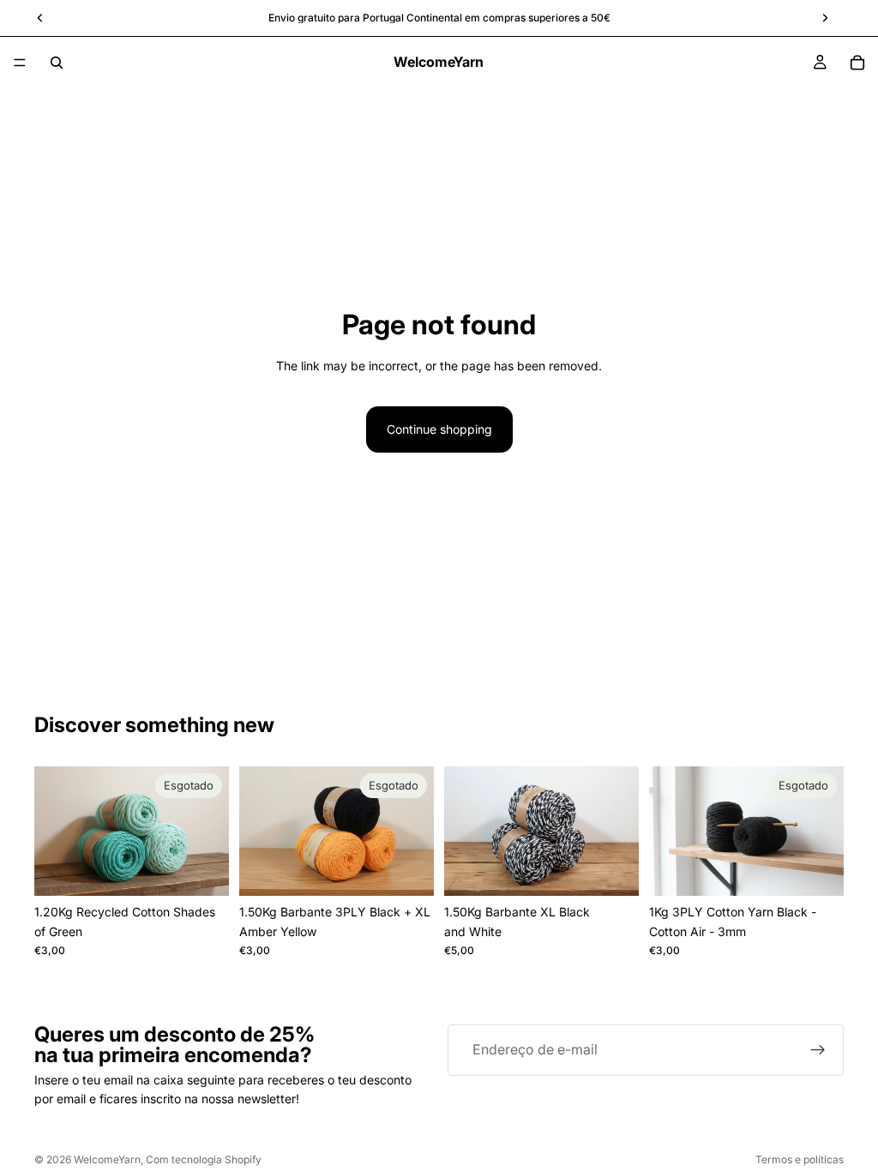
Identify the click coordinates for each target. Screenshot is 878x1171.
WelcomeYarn (107, 1159)
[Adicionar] (612, 870)
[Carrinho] (857, 62)
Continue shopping (439, 429)
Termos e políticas (799, 1159)
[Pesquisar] (56, 62)
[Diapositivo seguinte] (210, 831)
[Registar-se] (818, 1050)
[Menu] (19, 62)
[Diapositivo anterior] (53, 831)
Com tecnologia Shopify (204, 1159)
